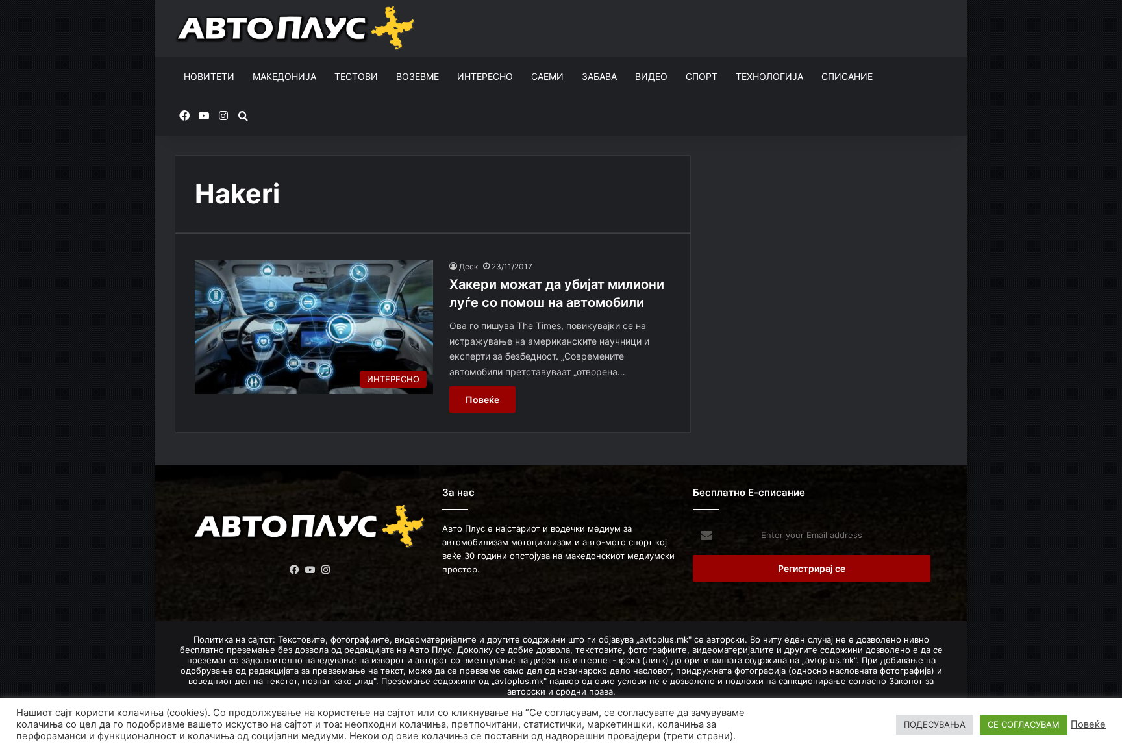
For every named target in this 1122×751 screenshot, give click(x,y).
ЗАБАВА (599, 76)
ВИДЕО (651, 76)
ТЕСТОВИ (356, 76)
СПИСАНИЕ (847, 76)
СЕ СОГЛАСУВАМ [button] (1024, 724)
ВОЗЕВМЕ (417, 76)
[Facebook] (295, 570)
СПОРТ (701, 76)
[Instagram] (326, 570)
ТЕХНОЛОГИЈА (769, 76)
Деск (468, 266)
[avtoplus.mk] (297, 28)
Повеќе (482, 399)
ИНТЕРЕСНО (485, 76)
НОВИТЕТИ (209, 76)
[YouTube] (310, 570)
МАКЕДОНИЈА (284, 76)
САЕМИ (547, 76)
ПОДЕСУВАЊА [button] (935, 724)
